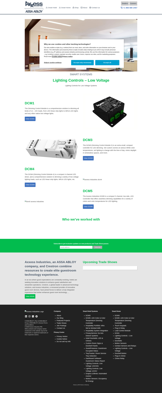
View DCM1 (30, 119)
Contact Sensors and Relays (125, 346)
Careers (133, 3)
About (84, 8)
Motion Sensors (120, 343)
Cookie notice (57, 56)
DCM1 (117, 333)
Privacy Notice (62, 336)
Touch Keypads (120, 326)
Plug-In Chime (120, 356)
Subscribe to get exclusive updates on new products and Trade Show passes (81, 243)
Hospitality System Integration (97, 331)
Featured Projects (63, 320)
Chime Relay (119, 358)
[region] (81, 53)
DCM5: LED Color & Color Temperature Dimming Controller (95, 320)
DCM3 (88, 315)
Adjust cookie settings (53, 62)
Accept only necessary (82, 62)
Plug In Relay (120, 328)
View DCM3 (88, 158)
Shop (76, 8)
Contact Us (95, 8)
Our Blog (60, 318)
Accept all (107, 62)
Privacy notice (67, 56)
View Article (30, 296)
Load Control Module (122, 331)
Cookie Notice (62, 339)
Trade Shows (61, 323)
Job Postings (61, 326)
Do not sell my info (63, 341)
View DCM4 (30, 185)
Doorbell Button (120, 353)
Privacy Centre (59, 332)
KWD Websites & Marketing (83, 384)
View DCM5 (88, 207)
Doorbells (118, 341)
